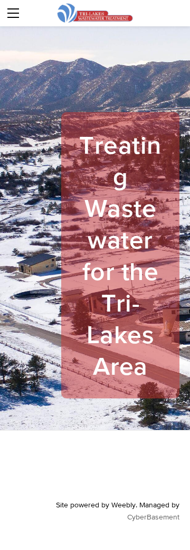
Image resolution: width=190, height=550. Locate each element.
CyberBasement (153, 517)
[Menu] (13, 13)
